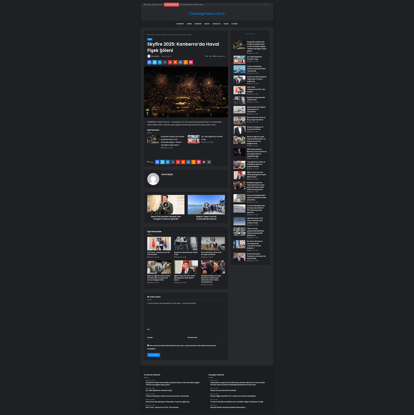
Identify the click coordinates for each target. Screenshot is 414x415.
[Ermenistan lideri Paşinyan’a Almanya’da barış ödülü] (239, 257)
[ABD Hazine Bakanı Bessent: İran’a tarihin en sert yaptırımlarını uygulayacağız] (239, 152)
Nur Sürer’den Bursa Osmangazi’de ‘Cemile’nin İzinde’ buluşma (255, 244)
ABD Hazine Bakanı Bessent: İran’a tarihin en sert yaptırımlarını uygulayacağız (257, 152)
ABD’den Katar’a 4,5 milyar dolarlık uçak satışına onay (255, 220)
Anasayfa (180, 24)
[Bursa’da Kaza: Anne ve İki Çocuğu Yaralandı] (213, 243)
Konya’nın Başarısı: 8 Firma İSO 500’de (255, 128)
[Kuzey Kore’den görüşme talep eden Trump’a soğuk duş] (239, 80)
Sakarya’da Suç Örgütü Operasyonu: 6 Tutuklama (256, 109)
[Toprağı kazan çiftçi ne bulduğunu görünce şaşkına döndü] (239, 165)
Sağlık (206, 24)
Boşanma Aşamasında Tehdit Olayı (186, 253)
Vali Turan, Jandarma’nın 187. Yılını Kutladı (158, 253)
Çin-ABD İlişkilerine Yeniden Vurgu (254, 58)
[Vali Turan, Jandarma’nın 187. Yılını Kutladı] (159, 243)
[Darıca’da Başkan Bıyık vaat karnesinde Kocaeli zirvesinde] (239, 198)
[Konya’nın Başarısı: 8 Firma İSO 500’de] (239, 130)
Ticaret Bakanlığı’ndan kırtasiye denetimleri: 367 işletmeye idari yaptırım (256, 209)
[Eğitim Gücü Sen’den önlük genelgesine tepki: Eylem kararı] (186, 267)
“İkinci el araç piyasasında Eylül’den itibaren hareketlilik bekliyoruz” (255, 232)
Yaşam (225, 24)
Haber (189, 24)
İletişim (234, 24)
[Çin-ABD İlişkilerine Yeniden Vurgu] (194, 139)
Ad (148, 329)
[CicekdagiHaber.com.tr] (207, 13)
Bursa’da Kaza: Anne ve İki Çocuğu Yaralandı (211, 253)
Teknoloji (216, 24)
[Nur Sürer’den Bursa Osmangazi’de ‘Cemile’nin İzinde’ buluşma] (239, 244)
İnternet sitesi (192, 337)
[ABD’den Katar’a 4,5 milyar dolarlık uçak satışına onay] (239, 221)
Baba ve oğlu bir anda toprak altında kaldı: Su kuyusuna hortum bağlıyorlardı (158, 278)
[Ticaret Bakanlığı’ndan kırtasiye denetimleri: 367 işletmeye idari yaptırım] (239, 209)
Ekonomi (198, 24)
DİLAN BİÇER (155, 56)
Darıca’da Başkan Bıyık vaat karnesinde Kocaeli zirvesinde (256, 197)
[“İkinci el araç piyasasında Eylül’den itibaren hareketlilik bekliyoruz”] (239, 232)
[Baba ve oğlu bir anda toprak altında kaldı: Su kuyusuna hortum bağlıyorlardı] (159, 267)
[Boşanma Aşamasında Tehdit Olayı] (186, 243)
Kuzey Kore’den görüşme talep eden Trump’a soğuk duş (257, 79)
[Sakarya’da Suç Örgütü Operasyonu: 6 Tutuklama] (239, 110)
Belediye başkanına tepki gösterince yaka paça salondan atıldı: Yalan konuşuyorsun (211, 279)
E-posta (150, 337)
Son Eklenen (250, 34)
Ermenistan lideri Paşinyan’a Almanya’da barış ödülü (256, 256)
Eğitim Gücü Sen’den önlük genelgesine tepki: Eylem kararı (184, 278)
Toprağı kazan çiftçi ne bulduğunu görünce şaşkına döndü (256, 164)
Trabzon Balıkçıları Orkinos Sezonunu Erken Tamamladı (198, 4)
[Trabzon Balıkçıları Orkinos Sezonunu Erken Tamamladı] (239, 69)
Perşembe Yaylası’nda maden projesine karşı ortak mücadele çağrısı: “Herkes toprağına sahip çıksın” (256, 46)
